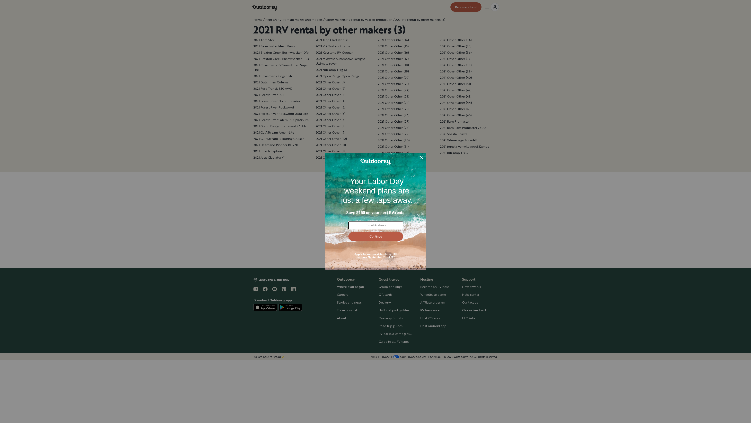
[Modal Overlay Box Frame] (375, 211)
